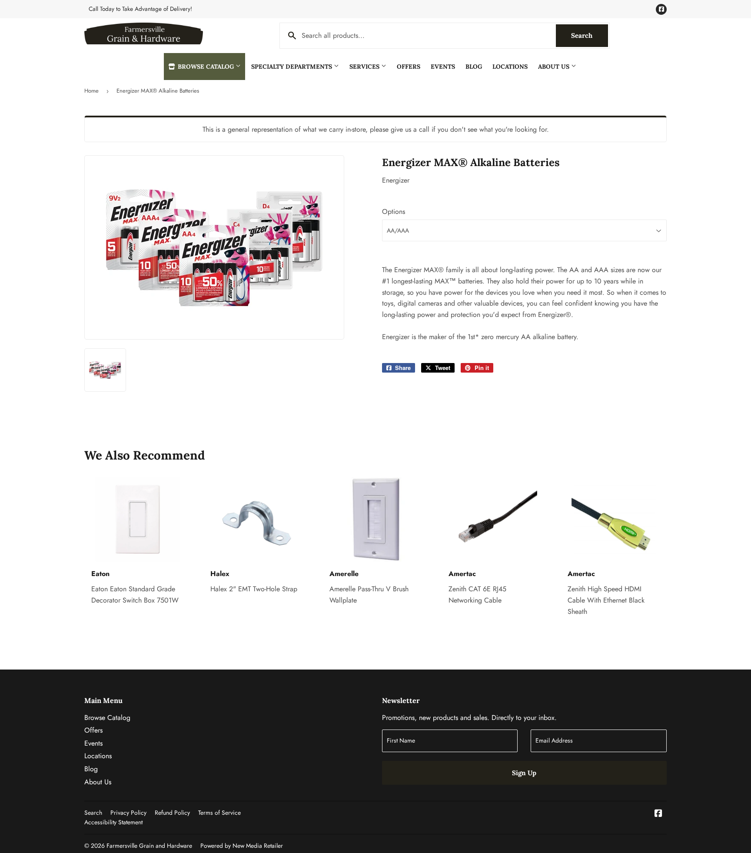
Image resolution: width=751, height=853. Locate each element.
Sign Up (524, 773)
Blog (473, 66)
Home (91, 91)
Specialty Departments (292, 66)
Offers (408, 66)
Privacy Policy (128, 812)
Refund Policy (172, 812)
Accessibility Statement (113, 822)
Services (365, 66)
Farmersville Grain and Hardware (149, 845)
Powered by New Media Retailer (241, 845)
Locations (510, 66)
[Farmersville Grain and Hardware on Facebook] (658, 814)
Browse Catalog (206, 66)
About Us (554, 66)
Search (589, 35)
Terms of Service (219, 812)
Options (393, 212)
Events (443, 66)
